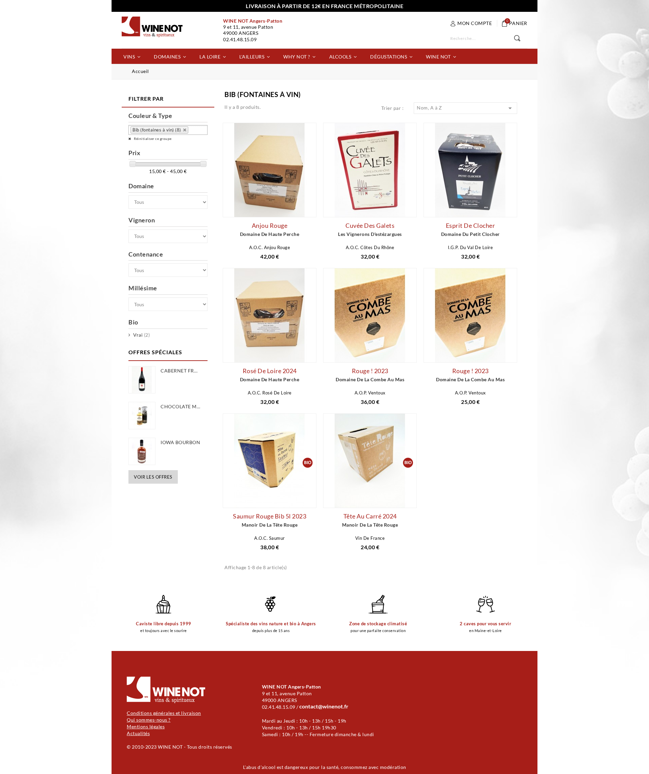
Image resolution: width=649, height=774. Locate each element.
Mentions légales (146, 726)
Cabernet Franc (183, 370)
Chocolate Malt (183, 406)
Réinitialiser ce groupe (152, 139)
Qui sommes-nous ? (149, 720)
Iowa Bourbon (180, 442)
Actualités (138, 733)
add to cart (219, 210)
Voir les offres (153, 477)
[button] (132, 56)
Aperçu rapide (260, 208)
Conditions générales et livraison (164, 713)
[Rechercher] (520, 38)
